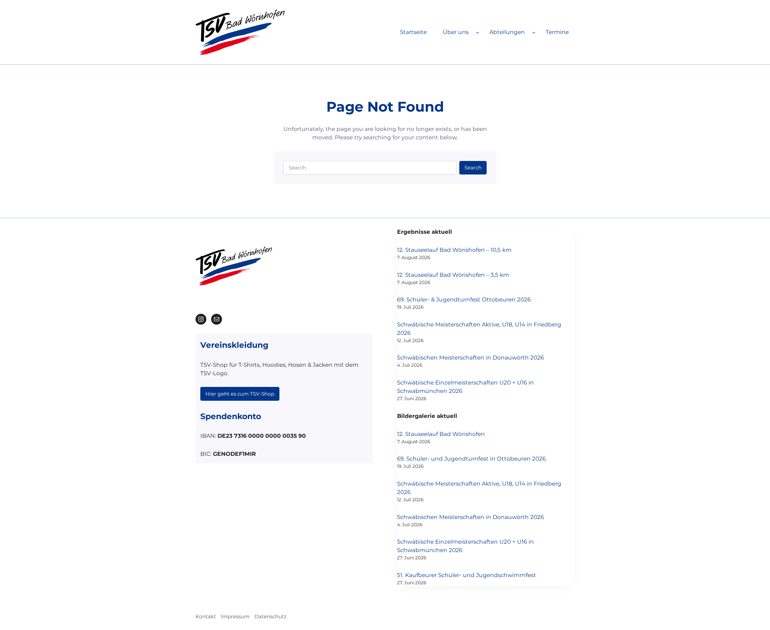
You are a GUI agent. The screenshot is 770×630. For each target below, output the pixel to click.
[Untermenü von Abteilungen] (533, 32)
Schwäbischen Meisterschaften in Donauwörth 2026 (470, 357)
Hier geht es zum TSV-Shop (239, 394)
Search (473, 168)
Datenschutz (270, 616)
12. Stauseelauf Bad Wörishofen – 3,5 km (453, 274)
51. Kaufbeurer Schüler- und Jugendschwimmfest (466, 575)
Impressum (235, 616)
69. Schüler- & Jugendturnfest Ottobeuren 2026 (464, 299)
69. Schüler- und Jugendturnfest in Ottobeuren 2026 (471, 458)
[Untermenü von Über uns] (477, 32)
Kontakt (206, 616)
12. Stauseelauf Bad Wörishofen (441, 434)
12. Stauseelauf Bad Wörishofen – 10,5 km (454, 249)
